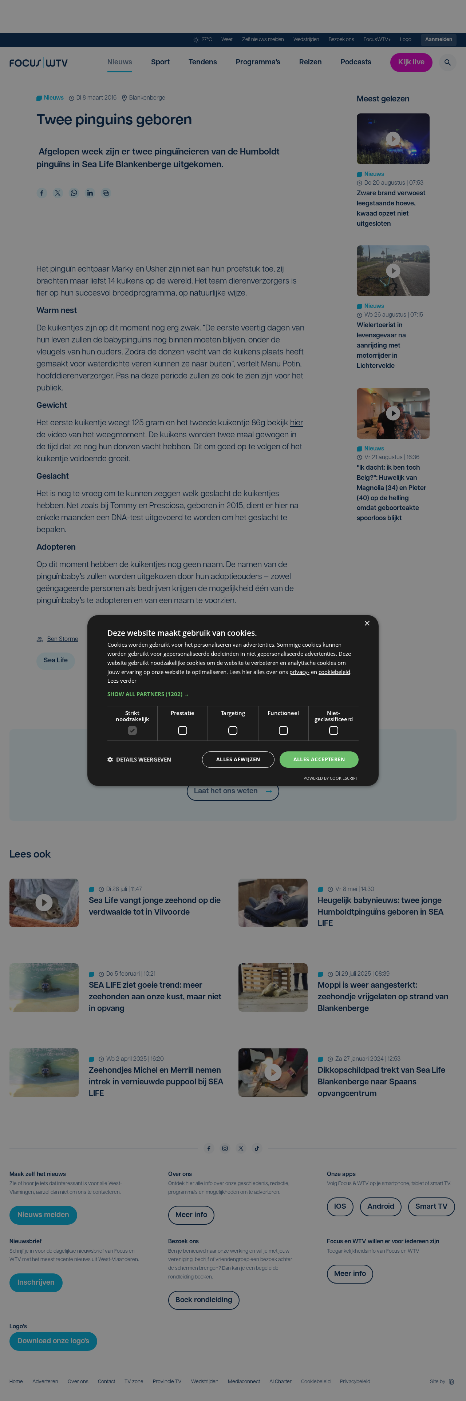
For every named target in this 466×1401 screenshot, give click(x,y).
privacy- (299, 671)
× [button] (367, 623)
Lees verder (122, 680)
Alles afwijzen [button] (238, 759)
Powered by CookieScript (331, 778)
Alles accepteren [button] (319, 759)
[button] (233, 694)
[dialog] (233, 700)
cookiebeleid (334, 671)
